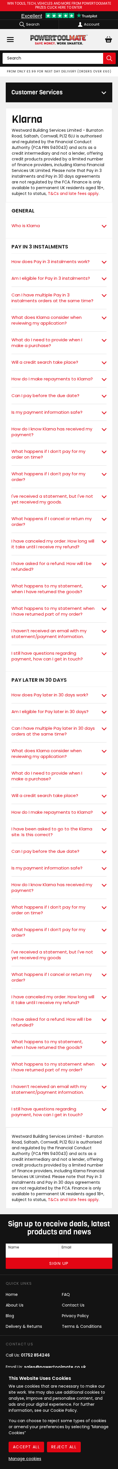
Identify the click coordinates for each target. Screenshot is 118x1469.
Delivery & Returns (24, 1326)
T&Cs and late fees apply (73, 193)
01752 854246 (35, 1355)
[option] (59, 71)
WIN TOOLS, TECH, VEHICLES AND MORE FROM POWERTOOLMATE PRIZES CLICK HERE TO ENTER (59, 5)
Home (12, 1294)
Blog (10, 1316)
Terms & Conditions (82, 1326)
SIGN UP (59, 1263)
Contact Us (73, 1305)
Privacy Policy (75, 1316)
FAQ (66, 1294)
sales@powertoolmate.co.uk (55, 1367)
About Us (14, 1305)
